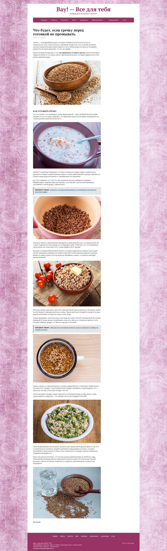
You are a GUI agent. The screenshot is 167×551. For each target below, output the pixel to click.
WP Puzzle (130, 543)
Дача (74, 20)
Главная (44, 20)
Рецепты (64, 20)
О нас (124, 20)
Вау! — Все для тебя (83, 9)
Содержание (113, 20)
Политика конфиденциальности (43, 548)
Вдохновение (97, 20)
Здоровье (84, 20)
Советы (54, 20)
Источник (36, 522)
